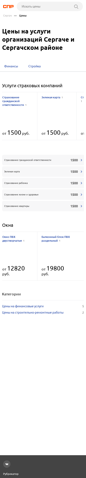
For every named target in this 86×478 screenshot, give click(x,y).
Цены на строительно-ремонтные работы (43, 312)
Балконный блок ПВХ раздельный (56, 238)
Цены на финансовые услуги (43, 306)
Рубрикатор (11, 473)
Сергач (7, 15)
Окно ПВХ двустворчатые (13, 238)
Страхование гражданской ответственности (14, 101)
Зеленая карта (52, 97)
